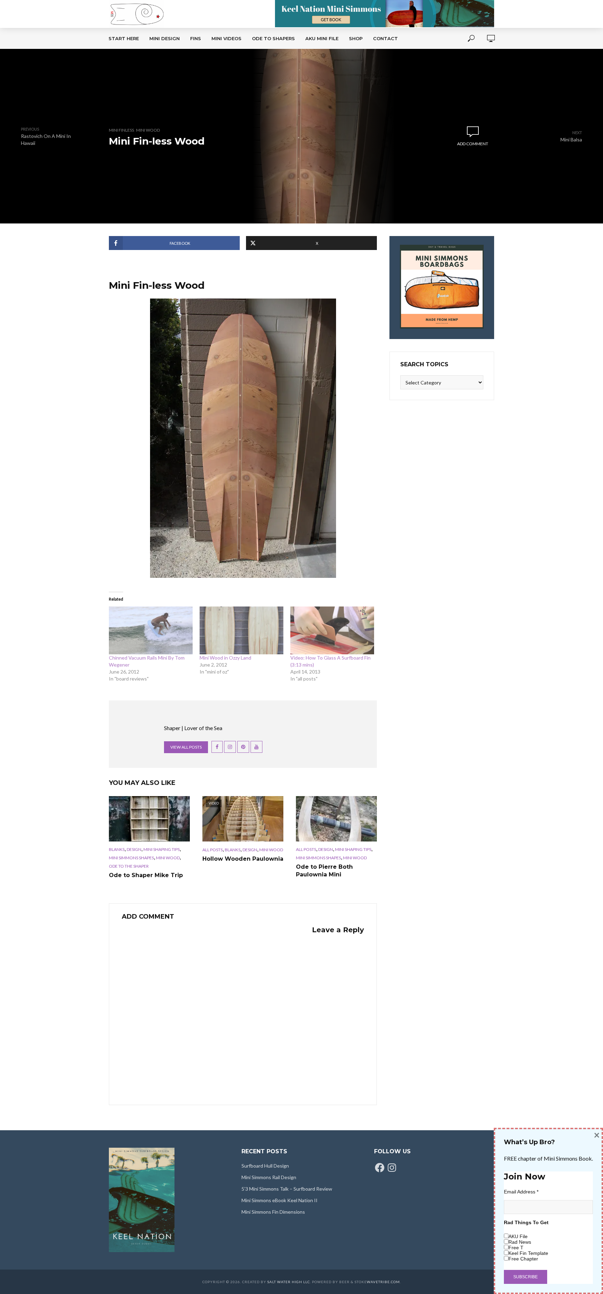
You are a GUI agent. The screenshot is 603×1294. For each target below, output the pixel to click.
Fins (195, 38)
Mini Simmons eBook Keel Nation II (279, 1200)
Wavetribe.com (383, 1282)
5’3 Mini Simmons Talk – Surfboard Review (286, 1189)
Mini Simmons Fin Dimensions (273, 1212)
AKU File (518, 1236)
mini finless (121, 130)
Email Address (521, 1191)
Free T (515, 1247)
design (134, 849)
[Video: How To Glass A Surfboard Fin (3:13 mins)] (332, 630)
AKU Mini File (321, 38)
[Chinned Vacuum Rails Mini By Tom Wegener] (151, 630)
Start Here (124, 38)
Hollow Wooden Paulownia (242, 858)
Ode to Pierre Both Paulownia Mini (324, 870)
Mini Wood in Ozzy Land (225, 658)
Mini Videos (226, 38)
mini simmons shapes (131, 857)
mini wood (148, 130)
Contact (385, 38)
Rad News (519, 1242)
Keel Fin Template (528, 1253)
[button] (302, 136)
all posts (212, 849)
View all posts (186, 747)
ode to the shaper (129, 866)
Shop (356, 38)
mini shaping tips (161, 849)
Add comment (472, 143)
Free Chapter (523, 1259)
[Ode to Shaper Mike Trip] (149, 818)
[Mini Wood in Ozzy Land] (241, 630)
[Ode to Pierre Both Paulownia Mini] (336, 818)
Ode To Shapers (273, 38)
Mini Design (164, 38)
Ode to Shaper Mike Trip (146, 875)
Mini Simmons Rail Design (268, 1177)
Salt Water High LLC (288, 1282)
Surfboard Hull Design (265, 1166)
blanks (117, 849)
